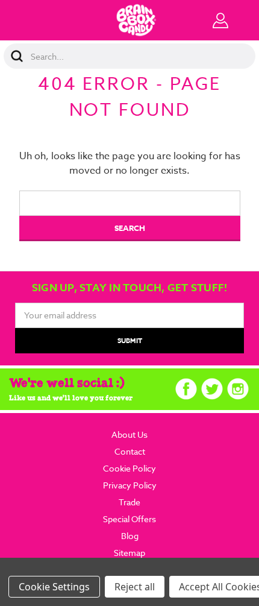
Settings (71, 586)
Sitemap (129, 552)
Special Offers (129, 519)
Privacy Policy (130, 485)
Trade (129, 502)
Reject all (134, 586)
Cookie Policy (129, 468)
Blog (130, 535)
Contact (129, 451)
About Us (129, 434)
